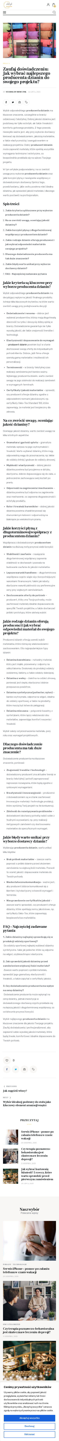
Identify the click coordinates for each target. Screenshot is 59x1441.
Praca (6, 64)
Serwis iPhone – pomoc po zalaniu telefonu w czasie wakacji (26, 1270)
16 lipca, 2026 (27, 1183)
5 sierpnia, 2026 (28, 1163)
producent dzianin (17, 344)
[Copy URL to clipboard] (26, 102)
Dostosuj (29, 1426)
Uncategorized (11, 1324)
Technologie (20, 1264)
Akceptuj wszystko (30, 1418)
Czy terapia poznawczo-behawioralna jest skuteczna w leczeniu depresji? (28, 1330)
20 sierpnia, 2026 (29, 1143)
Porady (7, 1264)
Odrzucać (29, 1434)
